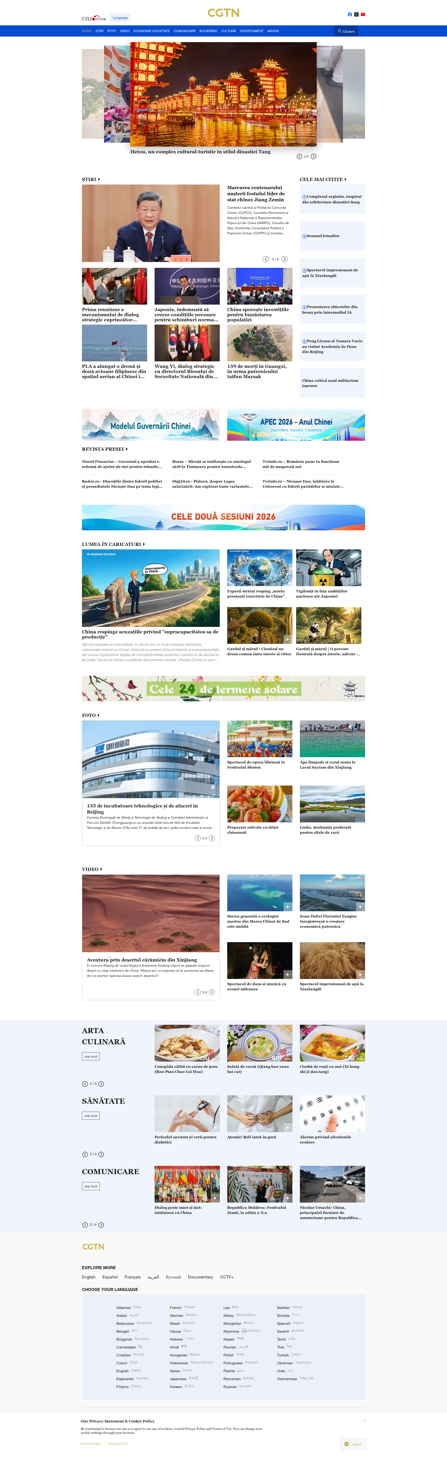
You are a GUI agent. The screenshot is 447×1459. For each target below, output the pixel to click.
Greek (182, 1323)
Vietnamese (295, 1378)
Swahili (290, 1331)
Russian (237, 1386)
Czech (127, 1363)
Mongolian (239, 1323)
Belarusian (134, 1323)
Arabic (127, 1315)
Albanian (128, 1307)
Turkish (289, 1355)
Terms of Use (118, 1444)
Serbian (290, 1307)
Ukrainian (294, 1363)
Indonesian (191, 1363)
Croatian (130, 1355)
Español (110, 1276)
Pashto (234, 1370)
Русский (173, 1276)
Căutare (349, 31)
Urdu (285, 1370)
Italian (181, 1370)
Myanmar (242, 1331)
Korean (182, 1386)
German (183, 1315)
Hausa (180, 1331)
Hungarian (185, 1355)
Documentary (200, 1276)
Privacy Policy (91, 1444)
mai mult (91, 1056)
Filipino (128, 1386)
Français (133, 1276)
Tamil (286, 1339)
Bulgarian (132, 1339)
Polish (234, 1355)
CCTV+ (227, 1276)
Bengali (126, 1331)
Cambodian (129, 1347)
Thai (284, 1347)
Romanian (239, 1378)
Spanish (290, 1323)
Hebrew (181, 1339)
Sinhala (288, 1315)
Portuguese (241, 1363)
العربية (153, 1276)
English (88, 1276)
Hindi (178, 1347)
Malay (240, 1315)
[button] (266, 259)
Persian (236, 1347)
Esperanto (132, 1378)
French (182, 1307)
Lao (231, 1307)
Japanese (184, 1378)
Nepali (234, 1339)
